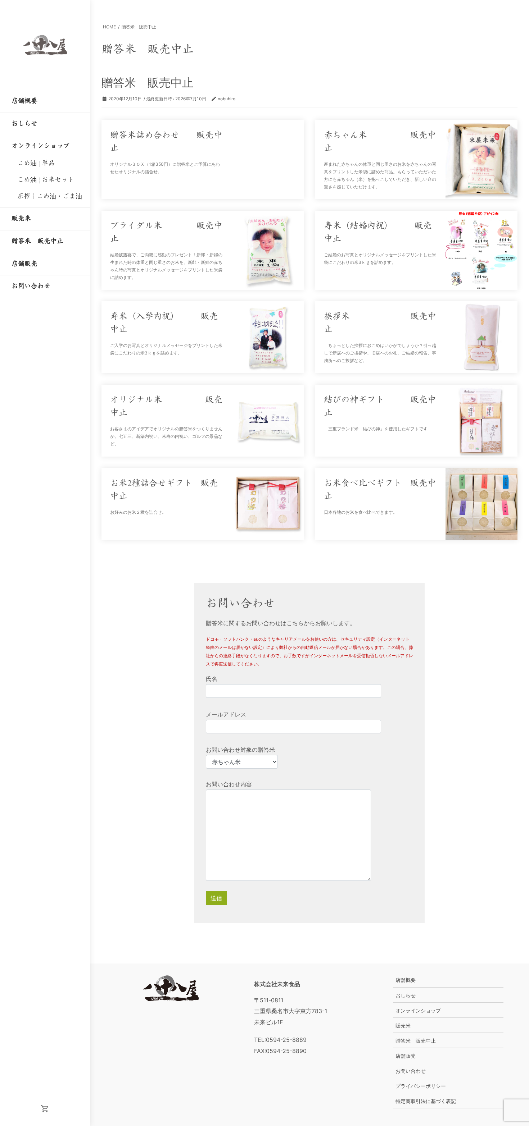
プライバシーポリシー (420, 1086)
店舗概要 (405, 980)
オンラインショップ (418, 1010)
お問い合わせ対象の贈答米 (240, 749)
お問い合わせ (410, 1071)
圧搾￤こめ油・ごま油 (49, 196)
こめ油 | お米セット (45, 179)
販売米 (403, 1025)
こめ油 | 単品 (36, 163)
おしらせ (405, 995)
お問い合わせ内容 (229, 784)
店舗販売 (405, 1056)
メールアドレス (226, 714)
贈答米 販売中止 (415, 1041)
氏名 (211, 678)
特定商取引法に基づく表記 (425, 1101)
